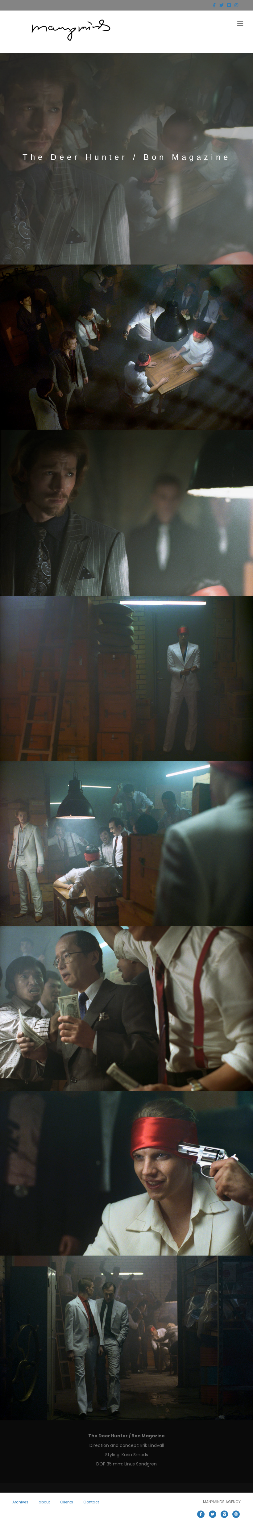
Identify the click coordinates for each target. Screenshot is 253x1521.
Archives (20, 1502)
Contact (91, 1502)
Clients (66, 1502)
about (44, 1502)
